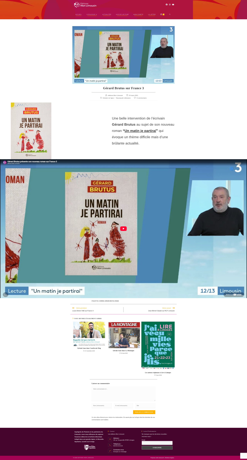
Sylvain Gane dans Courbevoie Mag (89, 348)
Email (143, 440)
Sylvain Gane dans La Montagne (123, 350)
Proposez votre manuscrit (157, 457)
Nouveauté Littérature (123, 98)
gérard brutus (109, 301)
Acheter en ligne (108, 98)
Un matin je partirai (140, 131)
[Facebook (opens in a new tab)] (166, 4)
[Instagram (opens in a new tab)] (169, 4)
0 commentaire (142, 98)
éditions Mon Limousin (115, 95)
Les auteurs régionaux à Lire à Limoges (158, 372)
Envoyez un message (119, 451)
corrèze (101, 301)
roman (117, 301)
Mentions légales (169, 457)
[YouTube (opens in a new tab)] (173, 4)
